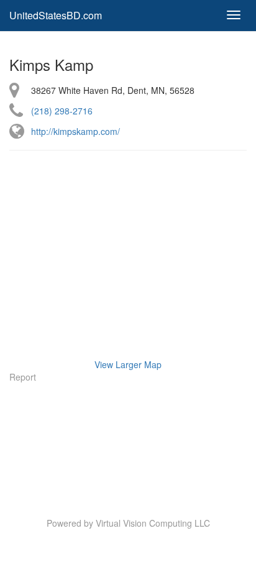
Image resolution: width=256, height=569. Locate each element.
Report (22, 377)
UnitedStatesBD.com (55, 15)
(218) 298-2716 (62, 110)
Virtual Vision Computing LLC (153, 523)
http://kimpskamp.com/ (75, 131)
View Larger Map (128, 364)
